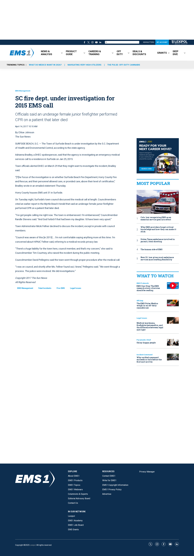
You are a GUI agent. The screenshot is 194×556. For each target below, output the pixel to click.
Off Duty (140, 301)
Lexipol (33, 545)
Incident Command (144, 355)
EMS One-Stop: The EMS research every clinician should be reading (148, 288)
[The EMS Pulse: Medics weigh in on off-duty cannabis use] (173, 303)
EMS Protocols (143, 283)
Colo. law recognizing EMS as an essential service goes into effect (156, 218)
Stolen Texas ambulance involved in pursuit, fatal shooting (158, 240)
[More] (62, 53)
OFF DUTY (120, 53)
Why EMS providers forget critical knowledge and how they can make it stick (158, 229)
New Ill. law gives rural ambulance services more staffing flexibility (157, 258)
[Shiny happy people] (173, 342)
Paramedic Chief (144, 340)
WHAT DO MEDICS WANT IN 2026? (45, 65)
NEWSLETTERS (148, 42)
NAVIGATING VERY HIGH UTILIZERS (84, 65)
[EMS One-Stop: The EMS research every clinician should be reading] (173, 285)
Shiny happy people (146, 342)
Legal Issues (75, 288)
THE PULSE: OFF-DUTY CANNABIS (123, 65)
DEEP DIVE (175, 53)
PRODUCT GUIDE (71, 53)
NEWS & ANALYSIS (46, 53)
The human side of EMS (151, 249)
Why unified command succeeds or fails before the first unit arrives (149, 359)
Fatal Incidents (44, 288)
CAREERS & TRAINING (94, 53)
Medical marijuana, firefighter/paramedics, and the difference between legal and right (150, 326)
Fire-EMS (61, 288)
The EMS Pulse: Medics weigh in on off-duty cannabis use (147, 305)
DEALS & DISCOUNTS (139, 53)
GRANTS (162, 52)
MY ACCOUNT (162, 42)
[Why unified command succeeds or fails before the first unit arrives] (173, 357)
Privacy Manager (147, 471)
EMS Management (22, 91)
